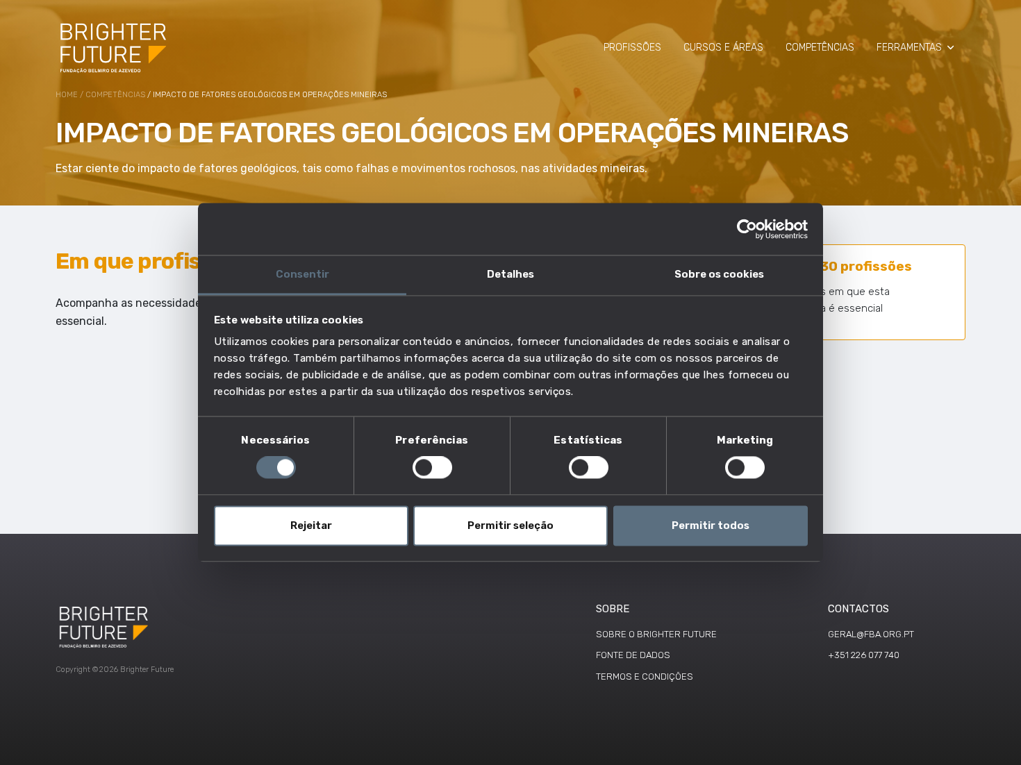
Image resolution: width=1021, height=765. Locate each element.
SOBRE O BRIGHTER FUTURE (656, 634)
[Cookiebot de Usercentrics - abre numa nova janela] (747, 229)
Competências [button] (820, 47)
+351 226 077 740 (863, 655)
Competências (115, 94)
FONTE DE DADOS (633, 655)
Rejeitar (311, 525)
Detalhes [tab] (510, 274)
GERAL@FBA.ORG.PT (871, 634)
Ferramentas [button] (909, 47)
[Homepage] (114, 47)
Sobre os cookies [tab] (719, 274)
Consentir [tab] (302, 274)
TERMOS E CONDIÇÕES (644, 676)
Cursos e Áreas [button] (723, 47)
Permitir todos (710, 525)
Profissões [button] (632, 47)
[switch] (432, 468)
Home (67, 94)
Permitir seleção (510, 525)
